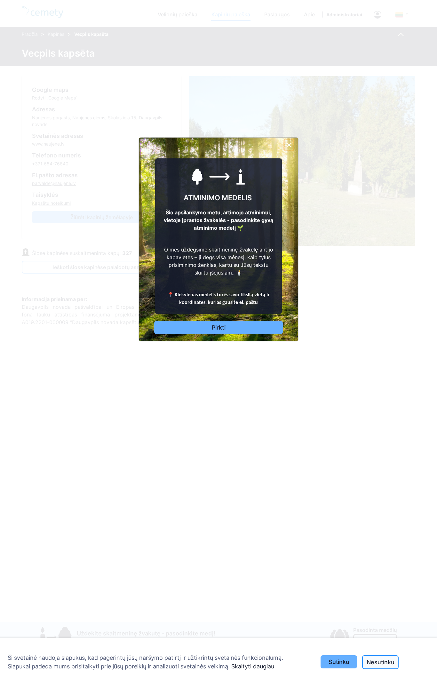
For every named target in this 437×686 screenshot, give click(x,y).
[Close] (289, 145)
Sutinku (339, 661)
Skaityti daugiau (252, 666)
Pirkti (219, 327)
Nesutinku (380, 662)
